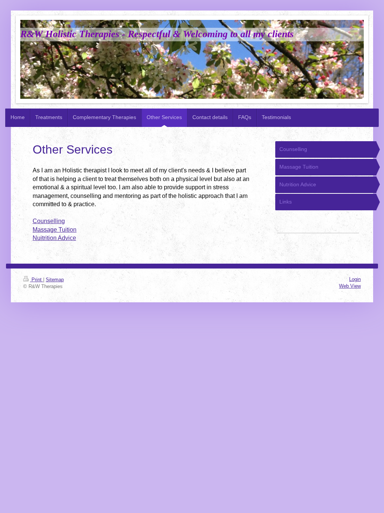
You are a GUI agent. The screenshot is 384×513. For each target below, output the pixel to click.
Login (355, 279)
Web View (350, 286)
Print (36, 279)
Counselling (49, 221)
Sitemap (55, 279)
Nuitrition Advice (54, 238)
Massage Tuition (54, 229)
